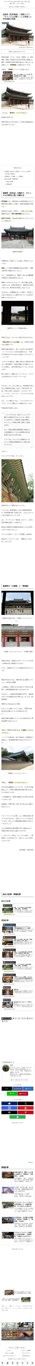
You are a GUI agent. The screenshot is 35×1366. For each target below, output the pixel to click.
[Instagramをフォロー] (16, 1080)
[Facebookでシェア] (6, 813)
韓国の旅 (30, 1018)
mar (11, 1065)
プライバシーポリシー (9, 1355)
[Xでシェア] (6, 808)
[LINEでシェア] (6, 818)
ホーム (9, 1350)
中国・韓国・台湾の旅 (19, 1018)
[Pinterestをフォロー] (24, 1080)
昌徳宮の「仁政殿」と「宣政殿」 (14, 176)
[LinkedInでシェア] (21, 818)
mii (13, 1074)
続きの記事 (10, 181)
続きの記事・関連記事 (11, 179)
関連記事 (9, 184)
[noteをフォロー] (21, 1080)
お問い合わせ (26, 1355)
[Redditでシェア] (21, 813)
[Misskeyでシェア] (29, 808)
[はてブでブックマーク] (29, 813)
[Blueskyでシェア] (21, 808)
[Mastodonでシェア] (13, 808)
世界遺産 (6, 1021)
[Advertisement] (17, 145)
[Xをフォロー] (14, 1080)
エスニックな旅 (7, 1018)
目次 (15, 168)
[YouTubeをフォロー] (19, 1080)
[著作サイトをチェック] (11, 1080)
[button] (29, 818)
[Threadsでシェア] (13, 813)
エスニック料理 (26, 1350)
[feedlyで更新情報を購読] (26, 1080)
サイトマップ (26, 1353)
